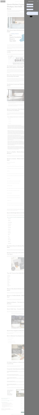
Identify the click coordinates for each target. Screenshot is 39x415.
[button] (37, 1)
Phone (27, 5)
